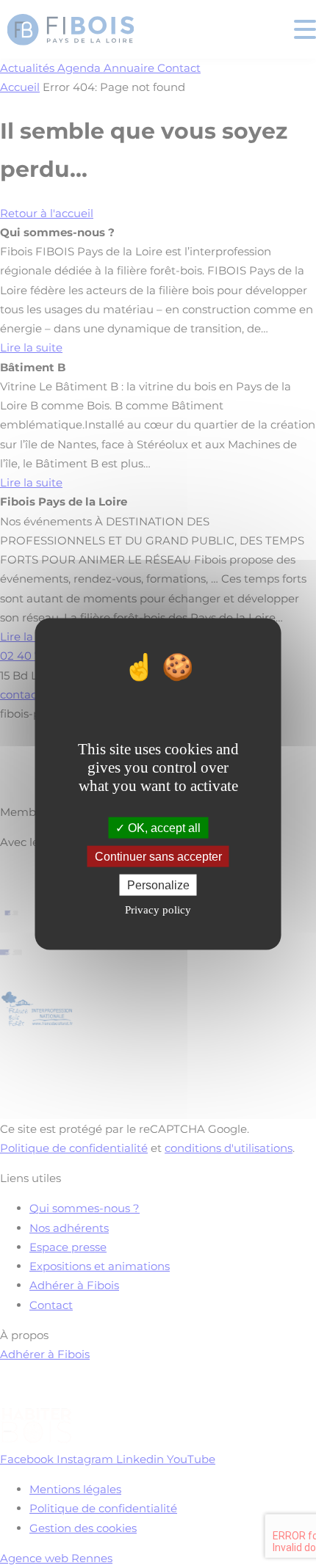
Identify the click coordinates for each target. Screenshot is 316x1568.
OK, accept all (163, 827)
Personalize (158, 885)
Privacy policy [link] (158, 910)
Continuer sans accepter (158, 856)
